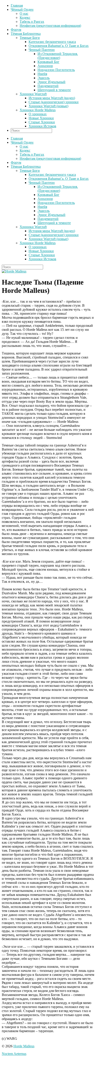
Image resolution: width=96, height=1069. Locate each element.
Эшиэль (44, 78)
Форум (16, 29)
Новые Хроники (41, 118)
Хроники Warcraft (33, 94)
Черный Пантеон (42, 50)
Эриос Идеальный (51, 82)
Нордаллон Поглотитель (56, 70)
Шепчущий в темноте (54, 90)
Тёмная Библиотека (26, 34)
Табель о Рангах (32, 21)
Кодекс (25, 17)
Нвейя (42, 74)
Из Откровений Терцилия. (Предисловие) (58, 56)
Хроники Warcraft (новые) (48, 106)
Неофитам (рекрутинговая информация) (50, 25)
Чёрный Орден (22, 9)
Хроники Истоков (42, 126)
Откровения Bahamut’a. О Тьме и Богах (59, 46)
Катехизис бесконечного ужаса (52, 42)
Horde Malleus (23, 1046)
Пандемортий (48, 86)
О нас (24, 13)
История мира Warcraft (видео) (52, 98)
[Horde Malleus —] (14, 271)
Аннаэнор (45, 66)
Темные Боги (30, 38)
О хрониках (38, 114)
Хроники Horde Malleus (38, 110)
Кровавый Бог (48, 62)
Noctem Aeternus (14, 1054)
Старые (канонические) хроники (54, 102)
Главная (17, 5)
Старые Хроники (42, 122)
